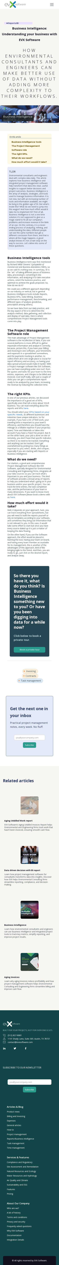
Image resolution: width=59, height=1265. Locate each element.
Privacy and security (16, 1221)
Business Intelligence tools (26, 142)
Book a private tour (30, 649)
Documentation (14, 1235)
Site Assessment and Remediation (23, 1166)
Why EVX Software (15, 1230)
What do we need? (22, 158)
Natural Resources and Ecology (21, 1171)
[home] (12, 5)
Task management (15, 1143)
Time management (16, 1148)
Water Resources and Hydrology (22, 1175)
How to (10, 1129)
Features (11, 1189)
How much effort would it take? (29, 162)
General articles (14, 1125)
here (25, 408)
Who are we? (13, 1208)
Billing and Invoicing (16, 1116)
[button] (51, 4)
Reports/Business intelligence (20, 1138)
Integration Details (15, 1239)
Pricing (10, 1194)
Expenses (11, 1120)
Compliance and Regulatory (19, 1162)
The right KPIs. (20, 154)
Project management (17, 1134)
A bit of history (13, 1212)
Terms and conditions (17, 1217)
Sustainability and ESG (17, 1184)
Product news (13, 1111)
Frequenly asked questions (19, 1226)
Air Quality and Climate (17, 1180)
